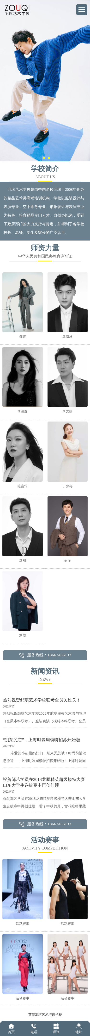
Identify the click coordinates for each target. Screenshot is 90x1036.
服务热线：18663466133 (49, 655)
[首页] (11, 1026)
